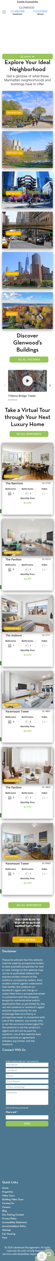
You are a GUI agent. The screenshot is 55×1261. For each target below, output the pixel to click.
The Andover (14, 635)
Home (5, 1188)
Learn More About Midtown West (27, 189)
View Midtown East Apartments (27, 233)
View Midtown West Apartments (27, 193)
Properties (7, 1192)
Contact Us (8, 1203)
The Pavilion (13, 559)
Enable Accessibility (27, 1)
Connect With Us (13, 1050)
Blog (4, 1211)
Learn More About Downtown (27, 270)
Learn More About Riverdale (27, 310)
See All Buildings (29, 359)
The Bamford (14, 483)
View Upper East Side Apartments (27, 112)
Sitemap (6, 1230)
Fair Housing (8, 1234)
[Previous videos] (5, 385)
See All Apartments (29, 434)
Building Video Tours (12, 1199)
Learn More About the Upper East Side (27, 109)
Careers (6, 1207)
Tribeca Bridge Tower (22, 396)
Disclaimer (9, 951)
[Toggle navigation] (3, 12)
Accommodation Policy (14, 1226)
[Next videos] (50, 385)
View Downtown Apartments (27, 273)
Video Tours (8, 1196)
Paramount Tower (17, 711)
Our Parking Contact (13, 1215)
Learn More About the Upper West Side (27, 149)
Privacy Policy (9, 1219)
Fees (4, 1238)
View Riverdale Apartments (27, 313)
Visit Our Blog (27, 939)
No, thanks (37, 1259)
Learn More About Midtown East (27, 229)
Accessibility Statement (14, 1222)
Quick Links (10, 1182)
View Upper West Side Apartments (27, 152)
